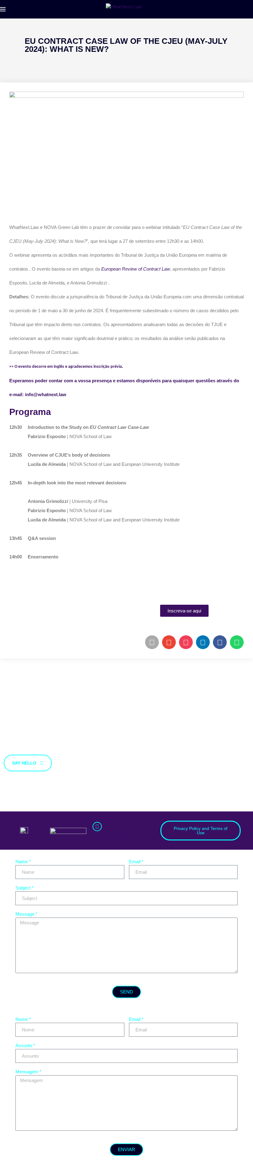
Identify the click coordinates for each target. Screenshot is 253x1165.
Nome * (23, 1019)
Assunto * (25, 1045)
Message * (26, 914)
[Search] (250, 9)
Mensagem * (28, 1071)
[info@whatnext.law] (97, 826)
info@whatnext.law (113, 835)
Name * (23, 861)
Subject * (24, 887)
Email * (136, 861)
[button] (152, 642)
